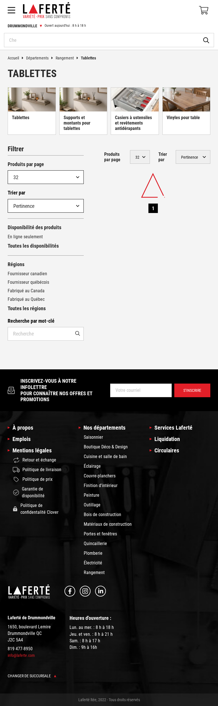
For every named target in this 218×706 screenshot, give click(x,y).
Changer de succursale (30, 676)
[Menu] (11, 10)
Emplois (21, 439)
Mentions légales (32, 450)
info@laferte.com (21, 655)
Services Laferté (173, 427)
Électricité (93, 563)
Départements (37, 58)
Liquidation (167, 439)
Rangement (65, 58)
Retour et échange (39, 460)
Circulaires (166, 450)
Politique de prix (37, 479)
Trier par (16, 193)
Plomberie (93, 553)
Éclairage (92, 466)
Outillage (92, 505)
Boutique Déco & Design (106, 447)
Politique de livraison (41, 469)
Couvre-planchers (100, 476)
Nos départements (104, 427)
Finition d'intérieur (101, 485)
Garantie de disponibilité (33, 492)
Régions (16, 264)
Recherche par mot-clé (31, 321)
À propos (22, 427)
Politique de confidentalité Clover (39, 509)
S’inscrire (192, 390)
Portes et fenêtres (100, 534)
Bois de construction (102, 514)
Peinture (91, 495)
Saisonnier (93, 437)
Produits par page (26, 164)
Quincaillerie (95, 543)
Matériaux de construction (108, 524)
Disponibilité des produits (34, 227)
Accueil (13, 58)
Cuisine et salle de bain (105, 456)
